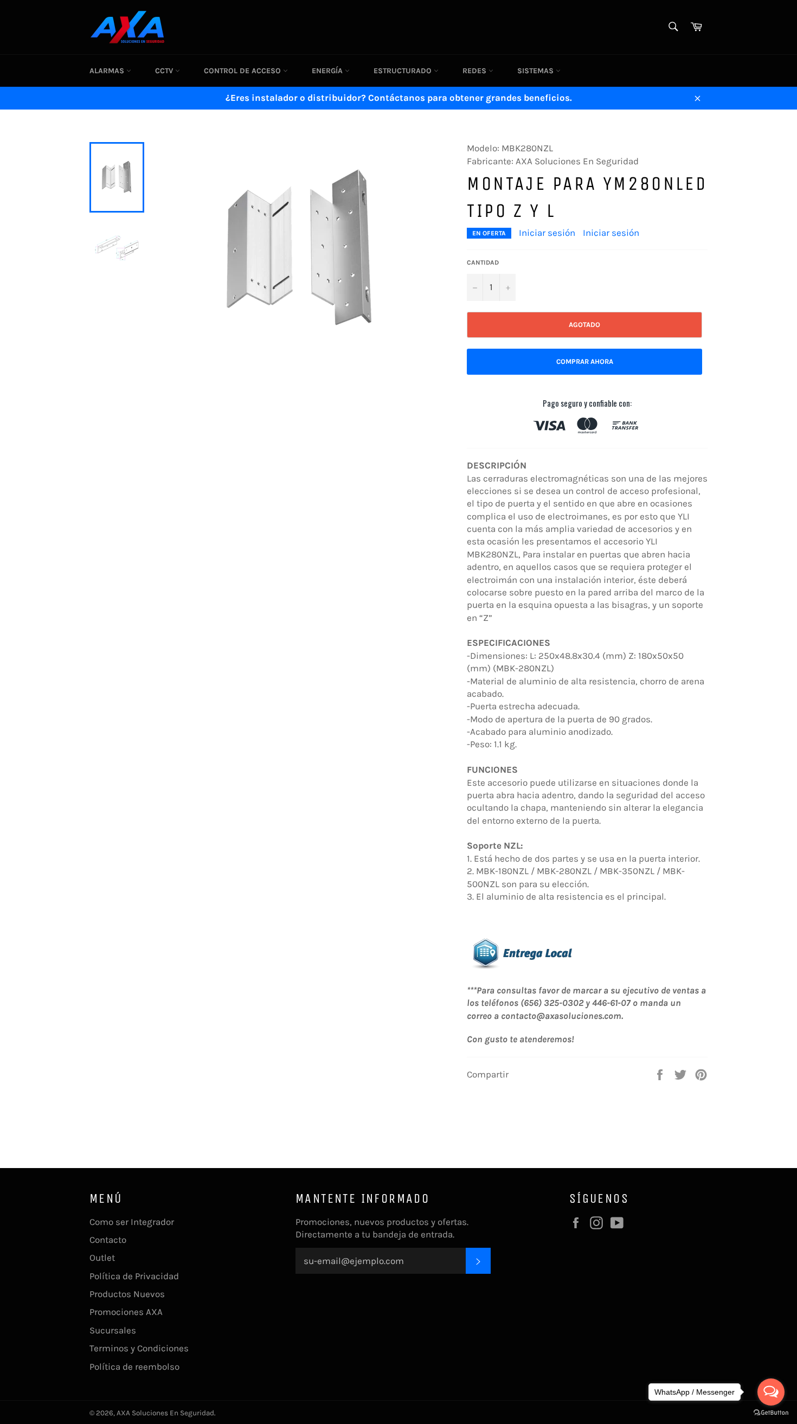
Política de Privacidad (134, 1276)
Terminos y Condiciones (139, 1348)
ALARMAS (107, 70)
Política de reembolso (134, 1366)
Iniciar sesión (547, 232)
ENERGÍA (328, 70)
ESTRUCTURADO (404, 70)
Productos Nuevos (127, 1293)
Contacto (107, 1239)
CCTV (165, 70)
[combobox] (672, 27)
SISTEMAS (536, 70)
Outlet (102, 1257)
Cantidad (483, 262)
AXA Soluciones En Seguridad (165, 1413)
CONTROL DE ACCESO (243, 70)
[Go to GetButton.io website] (771, 1412)
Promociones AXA (126, 1311)
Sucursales (112, 1330)
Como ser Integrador (131, 1221)
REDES (475, 70)
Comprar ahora (584, 361)
